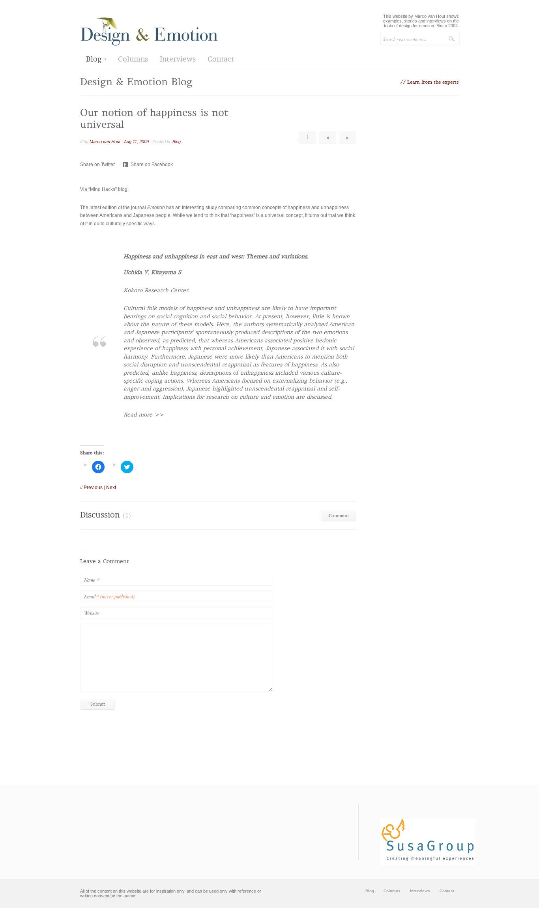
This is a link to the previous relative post (327, 137)
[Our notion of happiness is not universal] (329, 309)
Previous (93, 487)
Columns (133, 60)
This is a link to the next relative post (347, 137)
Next (111, 487)
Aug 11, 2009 (136, 141)
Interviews (178, 60)
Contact (221, 60)
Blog (94, 60)
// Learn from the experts (429, 82)
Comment (339, 516)
